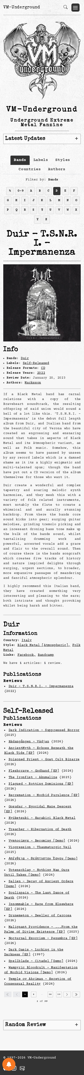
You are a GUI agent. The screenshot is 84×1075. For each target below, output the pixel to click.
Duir (25, 358)
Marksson (33, 383)
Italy (26, 640)
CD (43, 368)
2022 (41, 373)
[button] (75, 7)
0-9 (21, 191)
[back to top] (74, 1041)
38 (50, 994)
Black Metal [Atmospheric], (44, 645)
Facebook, (27, 655)
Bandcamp (46, 655)
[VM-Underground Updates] (8, 1064)
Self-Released (36, 363)
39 (58, 994)
